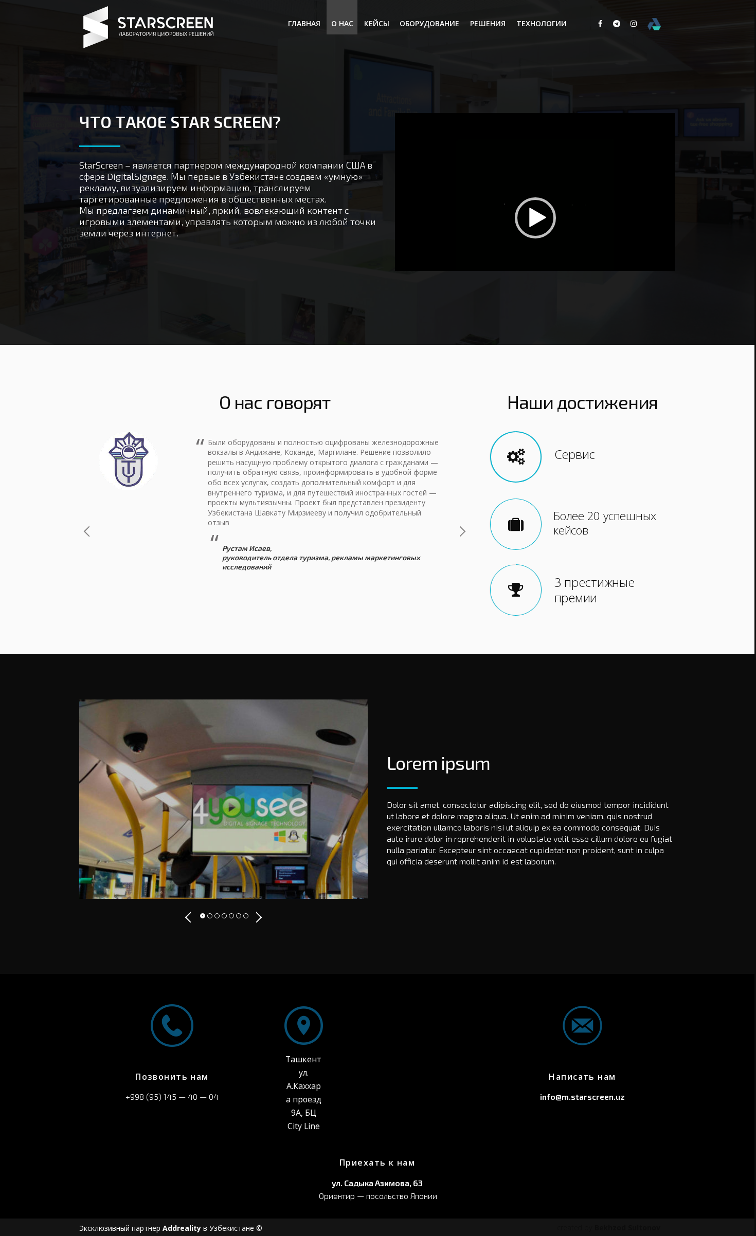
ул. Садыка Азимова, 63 (377, 1183)
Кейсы (376, 23)
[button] (535, 217)
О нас (342, 23)
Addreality (182, 1228)
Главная (304, 23)
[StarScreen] (150, 45)
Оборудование (429, 23)
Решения (488, 23)
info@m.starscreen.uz (582, 1096)
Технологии (541, 23)
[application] (535, 218)
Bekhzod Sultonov (627, 1227)
